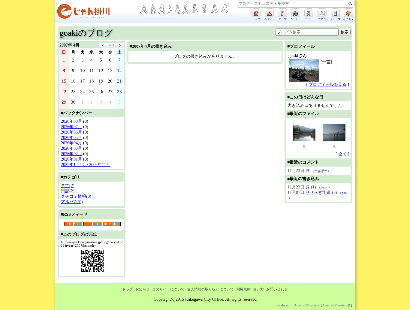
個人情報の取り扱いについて (210, 289)
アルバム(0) (72, 202)
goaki (324, 187)
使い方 (258, 289)
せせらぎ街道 (318, 192)
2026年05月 (71, 137)
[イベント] (269, 12)
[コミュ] (308, 12)
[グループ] (335, 12)
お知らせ (142, 289)
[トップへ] (97, 12)
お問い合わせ (277, 289)
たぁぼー (320, 171)
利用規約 (243, 289)
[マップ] (282, 12)
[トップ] (256, 12)
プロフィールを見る (327, 84)
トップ (127, 289)
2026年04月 (71, 143)
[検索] (350, 3)
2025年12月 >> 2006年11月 (85, 164)
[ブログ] (322, 12)
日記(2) (67, 191)
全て (342, 154)
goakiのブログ (86, 33)
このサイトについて (168, 289)
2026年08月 (71, 121)
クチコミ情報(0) (76, 196)
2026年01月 (71, 159)
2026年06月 (71, 132)
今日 (111, 45)
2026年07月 (71, 127)
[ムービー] (295, 12)
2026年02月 (71, 154)
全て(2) (67, 185)
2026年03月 (71, 148)
